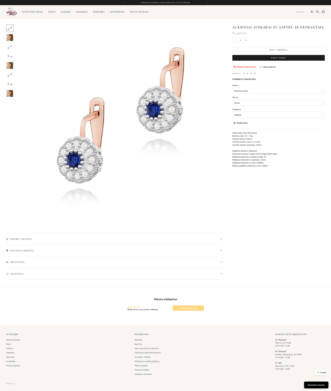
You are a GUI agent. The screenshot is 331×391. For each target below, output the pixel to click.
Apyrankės (99, 11)
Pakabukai (82, 11)
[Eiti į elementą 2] (9, 37)
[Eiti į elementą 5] (9, 65)
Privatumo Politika (142, 370)
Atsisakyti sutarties (316, 385)
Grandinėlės (117, 11)
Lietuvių (300, 12)
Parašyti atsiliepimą (188, 308)
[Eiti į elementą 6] (9, 74)
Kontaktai (138, 340)
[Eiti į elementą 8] (9, 93)
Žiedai (51, 11)
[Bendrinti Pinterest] (251, 73)
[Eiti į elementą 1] (9, 28)
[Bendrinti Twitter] (247, 73)
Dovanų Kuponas (139, 11)
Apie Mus (138, 344)
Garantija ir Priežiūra (143, 357)
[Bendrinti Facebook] (244, 73)
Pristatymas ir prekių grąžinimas (147, 361)
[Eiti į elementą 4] (9, 56)
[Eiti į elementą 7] (9, 84)
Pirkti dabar (278, 58)
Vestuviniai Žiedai (32, 11)
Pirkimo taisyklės (141, 365)
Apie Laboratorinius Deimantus (147, 348)
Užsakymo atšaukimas (143, 374)
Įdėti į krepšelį (278, 50)
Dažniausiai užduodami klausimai (148, 353)
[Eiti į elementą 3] (9, 46)
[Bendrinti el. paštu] (255, 73)
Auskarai (66, 11)
